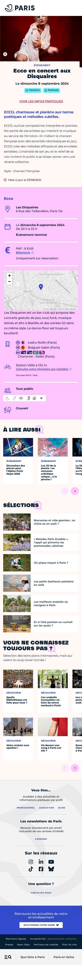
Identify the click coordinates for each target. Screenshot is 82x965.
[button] (41, 287)
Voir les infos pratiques (41, 101)
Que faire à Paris (32, 957)
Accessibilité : (53, 939)
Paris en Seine (64, 957)
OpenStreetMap (63, 309)
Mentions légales (16, 939)
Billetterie (23, 252)
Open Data (23, 944)
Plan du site (69, 944)
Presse (9, 944)
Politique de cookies (46, 944)
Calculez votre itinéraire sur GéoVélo (42, 369)
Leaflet (46, 309)
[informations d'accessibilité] (24, 398)
